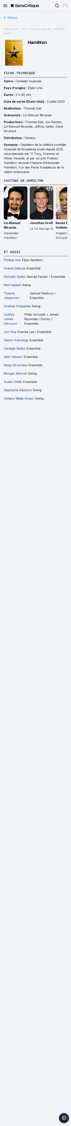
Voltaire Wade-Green (19, 398)
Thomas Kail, (35, 122)
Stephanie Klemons (18, 390)
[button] (65, 6)
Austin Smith (13, 382)
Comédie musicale (40, 29)
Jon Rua (10, 332)
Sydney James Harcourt (10, 319)
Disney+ (30, 138)
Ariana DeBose (14, 268)
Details (8, 33)
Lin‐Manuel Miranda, (19, 126)
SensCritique (11, 29)
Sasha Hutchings (16, 340)
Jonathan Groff (41, 223)
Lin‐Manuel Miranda (37, 115)
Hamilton (59, 29)
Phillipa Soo (12, 260)
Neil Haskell (12, 285)
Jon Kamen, (53, 122)
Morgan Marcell (15, 373)
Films (24, 29)
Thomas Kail (32, 108)
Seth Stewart (13, 357)
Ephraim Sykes (14, 277)
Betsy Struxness (15, 365)
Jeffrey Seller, (45, 126)
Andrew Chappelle (17, 306)
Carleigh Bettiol (14, 348)
